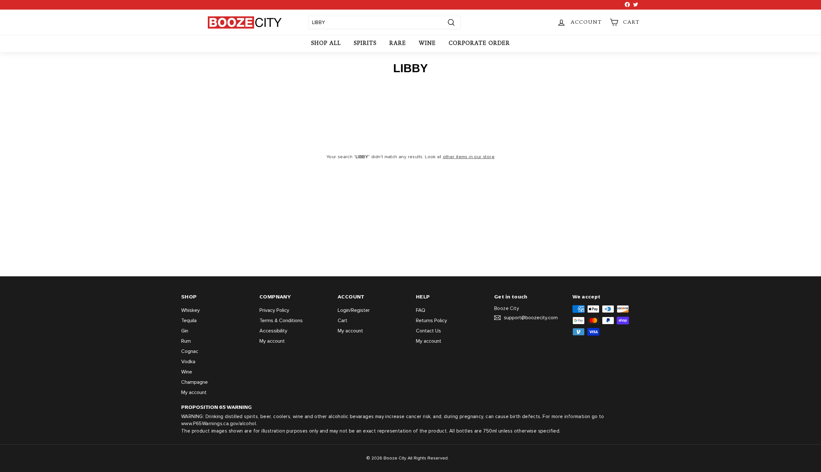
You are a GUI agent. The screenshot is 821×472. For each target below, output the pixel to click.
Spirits (365, 43)
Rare (397, 43)
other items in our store (469, 157)
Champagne (194, 382)
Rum (186, 341)
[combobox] (385, 22)
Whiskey (190, 310)
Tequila (189, 320)
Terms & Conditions (281, 320)
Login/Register (354, 310)
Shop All (326, 43)
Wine (427, 43)
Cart (342, 320)
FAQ (420, 310)
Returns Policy (431, 320)
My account (194, 392)
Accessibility (273, 330)
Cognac (189, 351)
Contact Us (428, 330)
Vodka (188, 361)
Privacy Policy (274, 310)
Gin (184, 330)
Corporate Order (479, 43)
